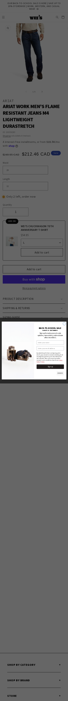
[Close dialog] (64, 323)
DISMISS (60, 373)
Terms (42, 362)
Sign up (50, 367)
